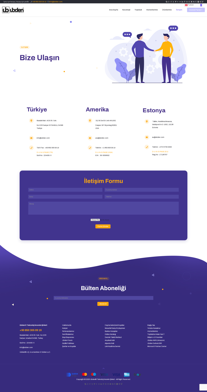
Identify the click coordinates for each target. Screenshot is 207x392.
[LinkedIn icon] (182, 2)
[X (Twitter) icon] (173, 2)
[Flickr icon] (180, 2)
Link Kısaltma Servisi (112, 346)
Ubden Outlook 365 (154, 343)
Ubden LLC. (46, 352)
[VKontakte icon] (198, 2)
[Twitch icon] (203, 2)
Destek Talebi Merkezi (113, 337)
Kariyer (65, 328)
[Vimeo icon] (175, 2)
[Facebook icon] (171, 2)
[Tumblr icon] (196, 2)
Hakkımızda (66, 325)
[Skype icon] (166, 2)
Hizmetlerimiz (152, 331)
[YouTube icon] (178, 2)
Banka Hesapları (111, 331)
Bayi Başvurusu (68, 337)
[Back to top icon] (103, 368)
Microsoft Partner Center (156, 346)
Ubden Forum (67, 340)
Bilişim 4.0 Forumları (154, 337)
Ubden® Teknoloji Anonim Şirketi (102, 379)
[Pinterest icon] (184, 2)
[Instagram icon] (189, 2)
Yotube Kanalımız (153, 328)
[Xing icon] (200, 2)
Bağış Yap (151, 325)
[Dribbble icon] (187, 2)
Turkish (191, 5)
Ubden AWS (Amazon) (156, 340)
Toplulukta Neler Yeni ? (155, 334)
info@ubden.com (55, 2)
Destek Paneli (195, 10)
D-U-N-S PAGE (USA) (104, 152)
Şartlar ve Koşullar (69, 346)
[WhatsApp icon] (169, 2)
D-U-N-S (155, 151)
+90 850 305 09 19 (39, 2)
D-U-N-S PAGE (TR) (45, 152)
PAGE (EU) (163, 151)
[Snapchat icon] (191, 2)
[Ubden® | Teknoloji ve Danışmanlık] (13, 9)
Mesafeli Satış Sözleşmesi (115, 328)
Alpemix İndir (109, 343)
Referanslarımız (68, 331)
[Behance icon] (193, 2)
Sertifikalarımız (68, 334)
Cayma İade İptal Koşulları (114, 325)
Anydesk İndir (110, 340)
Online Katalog (110, 334)
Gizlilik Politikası (68, 343)
